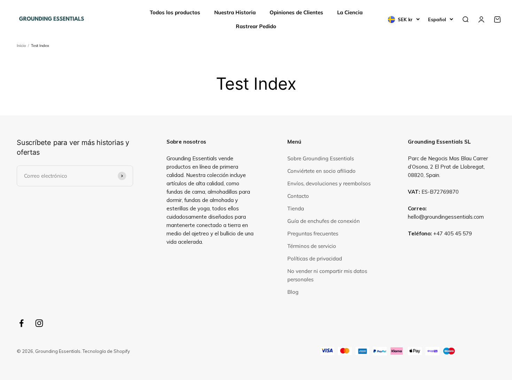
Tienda (295, 208)
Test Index (40, 45)
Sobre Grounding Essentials (320, 158)
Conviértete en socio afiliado (321, 171)
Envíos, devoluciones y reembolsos (329, 183)
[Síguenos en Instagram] (39, 323)
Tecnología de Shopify (106, 351)
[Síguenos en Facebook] (21, 323)
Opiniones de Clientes (296, 12)
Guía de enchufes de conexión (323, 221)
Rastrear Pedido (256, 26)
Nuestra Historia (235, 12)
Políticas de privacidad (314, 258)
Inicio (21, 45)
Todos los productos (175, 12)
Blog (292, 292)
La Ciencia (350, 12)
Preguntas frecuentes (312, 233)
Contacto (298, 196)
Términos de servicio (311, 246)
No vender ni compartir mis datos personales (327, 275)
